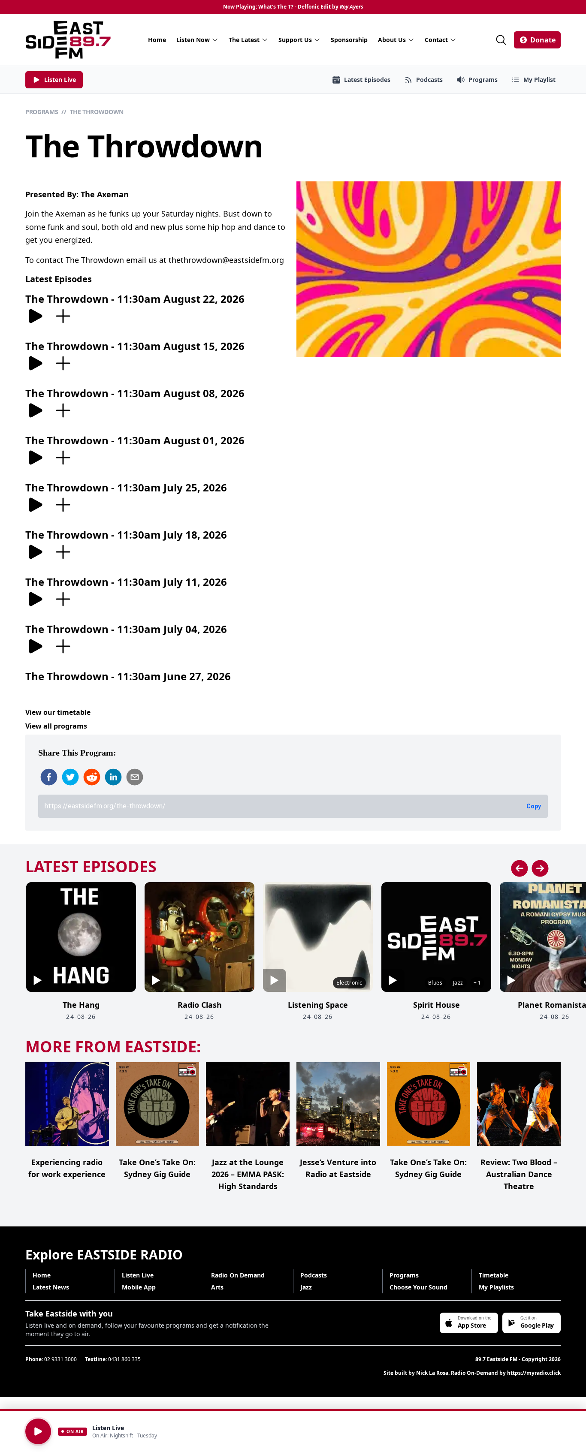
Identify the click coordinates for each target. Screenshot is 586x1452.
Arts (217, 1287)
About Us (392, 40)
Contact (436, 40)
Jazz (306, 1287)
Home (157, 40)
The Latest (244, 40)
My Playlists (496, 1287)
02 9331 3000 (60, 1359)
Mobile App (139, 1287)
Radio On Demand (238, 1275)
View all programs (56, 726)
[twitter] (70, 777)
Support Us (295, 40)
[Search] (501, 40)
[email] (134, 777)
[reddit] (91, 777)
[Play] (38, 1431)
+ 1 (477, 982)
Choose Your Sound (418, 1287)
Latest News (51, 1287)
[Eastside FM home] (68, 40)
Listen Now (193, 40)
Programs (41, 112)
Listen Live (138, 1275)
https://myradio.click (534, 1373)
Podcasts (313, 1275)
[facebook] (48, 777)
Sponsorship (349, 40)
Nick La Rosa (432, 1373)
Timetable (493, 1275)
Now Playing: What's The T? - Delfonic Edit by (293, 6)
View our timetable (58, 712)
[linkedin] (113, 777)
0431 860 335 (124, 1359)
